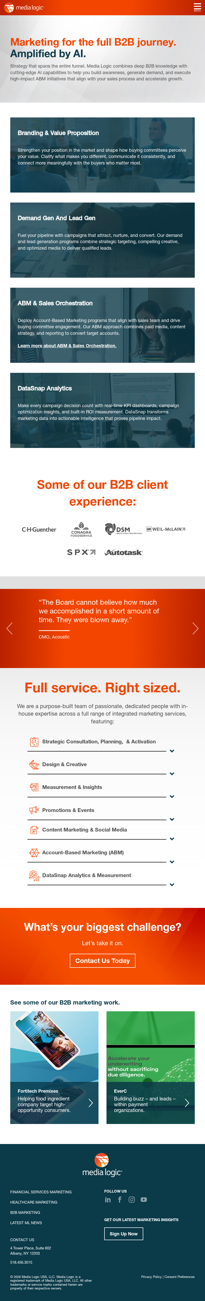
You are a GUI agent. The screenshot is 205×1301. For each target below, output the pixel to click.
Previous (9, 628)
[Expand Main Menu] (197, 7)
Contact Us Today (102, 961)
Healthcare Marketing (33, 1203)
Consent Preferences (179, 1277)
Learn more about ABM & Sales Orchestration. (67, 346)
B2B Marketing (25, 1213)
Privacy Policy (151, 1277)
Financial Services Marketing (41, 1192)
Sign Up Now (124, 1234)
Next (195, 628)
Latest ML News (26, 1223)
